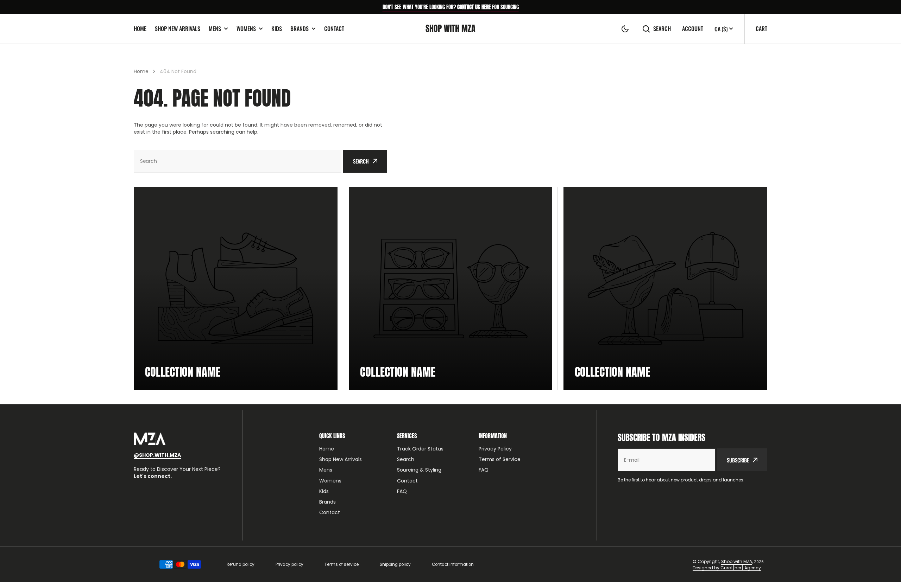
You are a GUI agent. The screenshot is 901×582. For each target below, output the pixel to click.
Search (662, 29)
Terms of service (342, 564)
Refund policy (240, 564)
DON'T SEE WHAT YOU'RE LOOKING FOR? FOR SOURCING (451, 7)
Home (140, 28)
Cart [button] (761, 28)
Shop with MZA (736, 561)
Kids (276, 28)
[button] (625, 29)
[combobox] (237, 161)
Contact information (453, 564)
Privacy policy (289, 564)
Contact (334, 28)
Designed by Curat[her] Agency (727, 568)
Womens (246, 29)
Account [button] (692, 29)
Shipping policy (395, 564)
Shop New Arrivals (177, 28)
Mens (215, 29)
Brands (299, 29)
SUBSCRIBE (738, 460)
